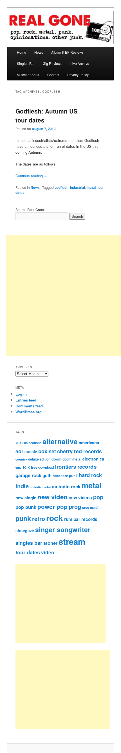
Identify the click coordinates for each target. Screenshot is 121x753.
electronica (93, 459)
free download (42, 467)
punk (23, 518)
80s (25, 443)
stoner (50, 542)
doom (56, 459)
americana (89, 442)
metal (91, 187)
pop (98, 497)
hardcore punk (65, 475)
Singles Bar (26, 63)
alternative (60, 441)
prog (75, 506)
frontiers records (76, 466)
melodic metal (40, 487)
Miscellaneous (28, 74)
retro (38, 519)
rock (54, 517)
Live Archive (79, 63)
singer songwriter (62, 529)
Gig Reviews (52, 63)
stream (72, 541)
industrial (77, 187)
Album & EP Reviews (67, 52)
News (38, 52)
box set (47, 451)
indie (22, 486)
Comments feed (29, 406)
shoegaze (24, 530)
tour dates (27, 552)
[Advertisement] (66, 603)
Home (21, 52)
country (21, 459)
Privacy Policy (78, 74)
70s (18, 442)
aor (19, 451)
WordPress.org (28, 411)
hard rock (90, 475)
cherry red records (79, 451)
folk (26, 467)
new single (25, 497)
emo (18, 467)
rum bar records (80, 519)
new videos (80, 498)
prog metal (90, 507)
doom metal (71, 459)
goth (46, 475)
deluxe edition (39, 459)
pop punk (25, 506)
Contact (53, 74)
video (47, 552)
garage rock (28, 475)
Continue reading (31, 175)
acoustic (35, 443)
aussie (30, 451)
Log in (21, 394)
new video (52, 496)
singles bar (28, 542)
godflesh (61, 187)
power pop (52, 506)
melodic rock (66, 486)
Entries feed (25, 400)
